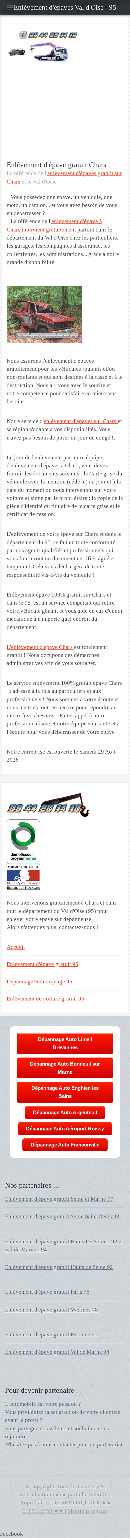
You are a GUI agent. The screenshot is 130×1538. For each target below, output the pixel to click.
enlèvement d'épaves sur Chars (81, 421)
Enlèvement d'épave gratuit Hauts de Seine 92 (59, 1267)
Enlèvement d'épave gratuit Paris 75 (47, 1292)
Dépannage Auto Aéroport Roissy (65, 1128)
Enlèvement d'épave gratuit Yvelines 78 (51, 1309)
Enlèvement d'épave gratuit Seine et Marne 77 (59, 1199)
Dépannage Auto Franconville (65, 1144)
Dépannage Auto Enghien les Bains (65, 1092)
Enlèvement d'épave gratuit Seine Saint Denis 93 (62, 1216)
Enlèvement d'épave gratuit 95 (42, 964)
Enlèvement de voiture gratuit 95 (45, 998)
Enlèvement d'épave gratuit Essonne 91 (51, 1334)
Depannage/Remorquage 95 (39, 981)
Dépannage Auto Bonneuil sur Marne (65, 1068)
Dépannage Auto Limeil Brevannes (65, 1043)
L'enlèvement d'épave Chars (40, 647)
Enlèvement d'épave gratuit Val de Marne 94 (57, 1352)
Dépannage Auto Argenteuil (65, 1112)
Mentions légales (87, 1511)
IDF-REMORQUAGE (75, 1502)
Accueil (16, 947)
